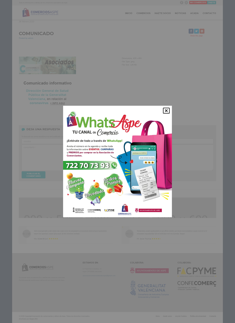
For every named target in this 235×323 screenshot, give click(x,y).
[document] (117, 161)
